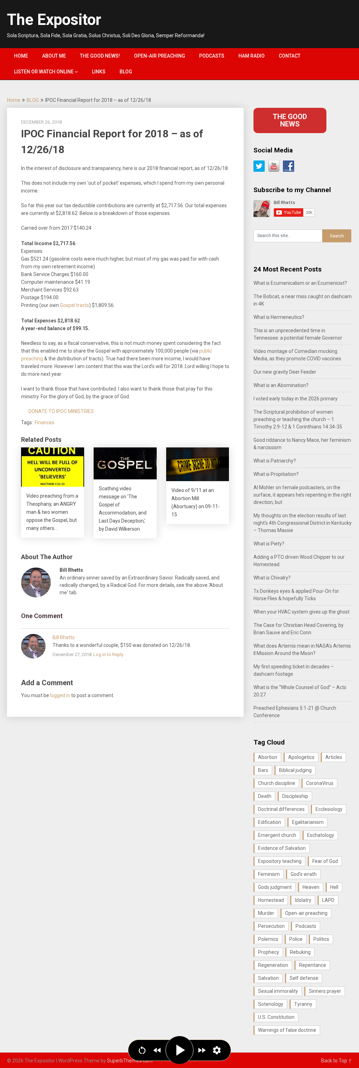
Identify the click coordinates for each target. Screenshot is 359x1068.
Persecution (271, 926)
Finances (44, 422)
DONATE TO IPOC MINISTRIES (61, 411)
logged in (60, 695)
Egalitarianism (308, 822)
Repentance (312, 965)
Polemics (268, 939)
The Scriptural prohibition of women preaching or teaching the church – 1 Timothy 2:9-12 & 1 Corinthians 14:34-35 (297, 419)
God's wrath (304, 874)
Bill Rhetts (64, 637)
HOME (21, 56)
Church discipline (276, 783)
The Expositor (54, 20)
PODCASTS (211, 56)
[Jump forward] (202, 1050)
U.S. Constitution (276, 1017)
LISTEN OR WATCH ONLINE (44, 71)
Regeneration (273, 965)
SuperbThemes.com (130, 1060)
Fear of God (325, 861)
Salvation (268, 978)
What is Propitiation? (276, 474)
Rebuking (300, 952)
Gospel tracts (74, 305)
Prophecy (268, 952)
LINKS (99, 71)
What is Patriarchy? (274, 461)
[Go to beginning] (142, 1050)
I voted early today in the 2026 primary (295, 398)
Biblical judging (295, 770)
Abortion (267, 757)
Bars (263, 770)
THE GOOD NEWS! (100, 56)
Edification (269, 822)
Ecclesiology (329, 809)
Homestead (271, 900)
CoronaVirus (319, 783)
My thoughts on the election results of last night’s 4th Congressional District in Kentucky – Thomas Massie (302, 523)
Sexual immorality (278, 991)
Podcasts (306, 926)
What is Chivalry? (272, 578)
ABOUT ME (54, 56)
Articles (333, 757)
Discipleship (295, 796)
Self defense (304, 978)
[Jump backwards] (157, 1050)
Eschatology (320, 835)
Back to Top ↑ (336, 1060)
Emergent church (277, 835)
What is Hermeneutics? (278, 317)
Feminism (269, 874)
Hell (334, 887)
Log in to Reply (108, 654)
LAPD (328, 900)
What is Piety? (268, 543)
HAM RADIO (251, 56)
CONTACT (289, 56)
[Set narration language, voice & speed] (217, 1050)
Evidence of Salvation (282, 848)
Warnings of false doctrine (287, 1030)
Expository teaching (280, 861)
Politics (321, 939)
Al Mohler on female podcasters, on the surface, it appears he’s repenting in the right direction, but (302, 495)
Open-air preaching (306, 913)
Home (13, 100)
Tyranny (303, 1004)
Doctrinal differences (281, 809)
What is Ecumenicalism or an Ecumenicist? (300, 283)
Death (264, 796)
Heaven (311, 887)
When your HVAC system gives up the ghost (301, 612)
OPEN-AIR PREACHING (159, 56)
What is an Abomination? (281, 385)
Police (296, 939)
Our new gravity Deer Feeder (284, 372)
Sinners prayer (325, 991)
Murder (266, 913)
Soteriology (270, 1004)
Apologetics (301, 757)
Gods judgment (275, 887)
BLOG (126, 71)
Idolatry (303, 900)
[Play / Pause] (179, 1050)
